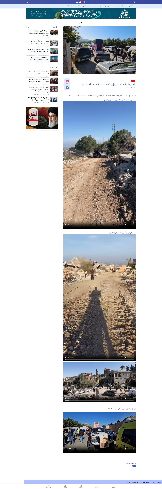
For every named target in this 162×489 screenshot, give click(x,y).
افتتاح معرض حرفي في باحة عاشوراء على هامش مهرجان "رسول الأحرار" (38, 50)
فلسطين (114, 6)
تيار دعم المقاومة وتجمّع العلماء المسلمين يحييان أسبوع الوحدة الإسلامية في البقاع (39, 89)
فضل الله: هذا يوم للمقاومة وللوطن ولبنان (138, 482)
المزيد (28, 27)
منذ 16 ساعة (36, 84)
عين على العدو (94, 6)
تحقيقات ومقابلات (76, 6)
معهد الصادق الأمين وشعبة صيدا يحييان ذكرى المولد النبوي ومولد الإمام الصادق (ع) (39, 33)
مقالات (68, 6)
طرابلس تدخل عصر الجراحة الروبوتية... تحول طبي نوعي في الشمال (38, 99)
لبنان (119, 6)
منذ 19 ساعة (36, 94)
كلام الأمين (132, 6)
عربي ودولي (107, 6)
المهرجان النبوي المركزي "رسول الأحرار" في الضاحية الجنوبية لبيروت (39, 58)
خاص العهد (86, 6)
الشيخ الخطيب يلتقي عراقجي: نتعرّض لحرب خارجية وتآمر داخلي (38, 72)
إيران (101, 6)
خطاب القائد (124, 6)
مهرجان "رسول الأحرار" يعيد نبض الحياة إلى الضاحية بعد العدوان (39, 42)
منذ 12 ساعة (39, 46)
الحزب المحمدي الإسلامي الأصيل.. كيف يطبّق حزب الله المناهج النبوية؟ (38, 80)
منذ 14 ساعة (39, 62)
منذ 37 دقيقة (39, 38)
